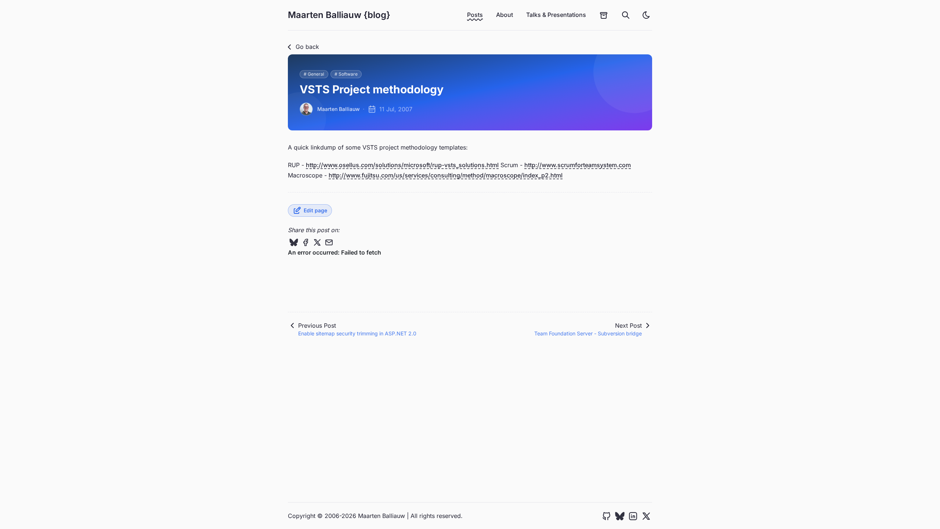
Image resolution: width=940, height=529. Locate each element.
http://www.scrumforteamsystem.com (577, 165)
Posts (475, 14)
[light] (646, 15)
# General (314, 74)
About (504, 14)
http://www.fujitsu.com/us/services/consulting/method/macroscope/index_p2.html (446, 175)
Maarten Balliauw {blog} (339, 15)
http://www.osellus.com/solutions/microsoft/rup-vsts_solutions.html (402, 165)
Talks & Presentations (556, 14)
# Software (346, 74)
